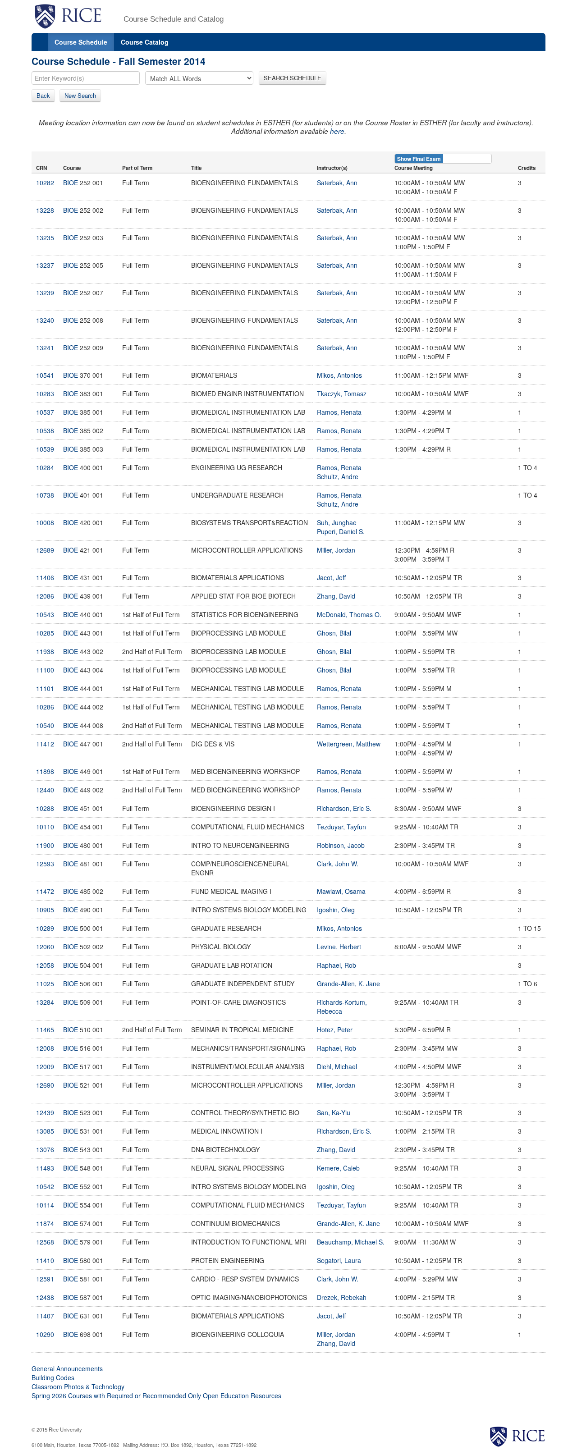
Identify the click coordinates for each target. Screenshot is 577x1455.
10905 (45, 909)
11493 (45, 1167)
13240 (45, 320)
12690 (45, 1084)
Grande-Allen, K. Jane (348, 983)
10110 (45, 826)
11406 (45, 577)
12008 (45, 1047)
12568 (45, 1241)
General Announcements (67, 1368)
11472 (45, 891)
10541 (45, 375)
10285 (45, 632)
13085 (45, 1130)
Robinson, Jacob (341, 845)
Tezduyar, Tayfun (341, 826)
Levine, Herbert (339, 946)
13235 (45, 237)
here (337, 131)
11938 (45, 651)
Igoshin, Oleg (336, 909)
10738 (45, 494)
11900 (45, 845)
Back (43, 95)
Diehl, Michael (337, 1066)
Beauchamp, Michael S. (351, 1241)
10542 (45, 1186)
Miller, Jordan (336, 549)
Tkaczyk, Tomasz (341, 393)
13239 (45, 292)
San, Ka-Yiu (333, 1112)
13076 (45, 1149)
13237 (45, 265)
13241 (45, 347)
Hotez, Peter (335, 1029)
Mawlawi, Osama (341, 891)
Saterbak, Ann (337, 182)
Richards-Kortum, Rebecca (342, 1006)
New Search (80, 95)
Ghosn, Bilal (334, 632)
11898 (45, 771)
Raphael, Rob (336, 965)
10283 (45, 393)
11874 (45, 1223)
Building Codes (53, 1377)
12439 (45, 1112)
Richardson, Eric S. (344, 808)
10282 (45, 182)
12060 (45, 946)
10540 (45, 725)
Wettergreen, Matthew (348, 743)
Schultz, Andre (337, 476)
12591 (45, 1278)
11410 (45, 1260)
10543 (45, 614)
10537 (45, 411)
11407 (45, 1315)
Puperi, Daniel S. (341, 531)
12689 (45, 549)
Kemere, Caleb (338, 1167)
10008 (45, 522)
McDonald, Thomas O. (349, 614)
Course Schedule (81, 41)
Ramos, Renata (339, 411)
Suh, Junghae (337, 522)
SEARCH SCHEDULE (292, 77)
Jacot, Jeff (331, 577)
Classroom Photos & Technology (78, 1386)
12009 (45, 1066)
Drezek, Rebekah (341, 1297)
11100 (45, 669)
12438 (45, 1297)
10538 (45, 430)
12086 (45, 595)
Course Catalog (145, 41)
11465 (45, 1029)
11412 (45, 743)
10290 (45, 1334)
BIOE (70, 182)
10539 (45, 448)
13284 (45, 1002)
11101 (45, 688)
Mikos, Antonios (339, 375)
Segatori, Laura (339, 1260)
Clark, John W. (337, 863)
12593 (45, 863)
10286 (45, 706)
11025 (45, 983)
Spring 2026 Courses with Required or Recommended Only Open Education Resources (156, 1395)
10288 (45, 808)
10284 (45, 467)
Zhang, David (336, 595)
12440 (45, 789)
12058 (45, 965)
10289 (45, 928)
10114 (45, 1204)
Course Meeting (413, 168)
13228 (45, 210)
